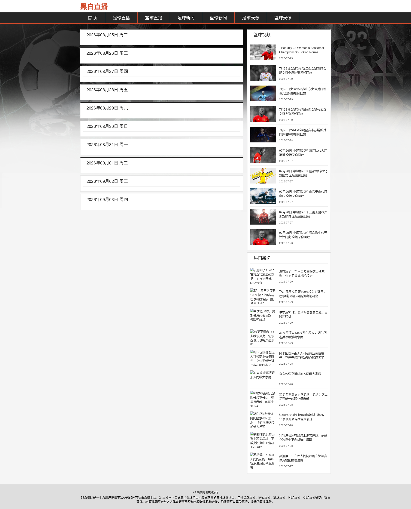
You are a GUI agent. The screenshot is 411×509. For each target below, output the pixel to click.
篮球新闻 (218, 18)
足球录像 (250, 18)
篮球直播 (153, 18)
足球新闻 (186, 18)
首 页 (93, 18)
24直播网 (199, 492)
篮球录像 (283, 18)
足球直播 (121, 18)
